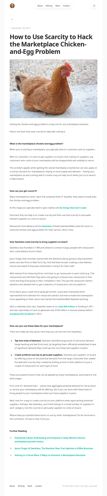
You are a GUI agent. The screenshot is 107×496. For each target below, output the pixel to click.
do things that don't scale (73, 207)
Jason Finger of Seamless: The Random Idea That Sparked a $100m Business (54, 448)
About (40, 5)
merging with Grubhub (22, 313)
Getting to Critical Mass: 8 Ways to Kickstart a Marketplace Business (50, 455)
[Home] (12, 5)
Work (57, 5)
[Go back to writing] (12, 19)
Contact (66, 5)
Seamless (47, 226)
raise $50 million (66, 306)
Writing (49, 5)
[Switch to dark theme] (94, 5)
